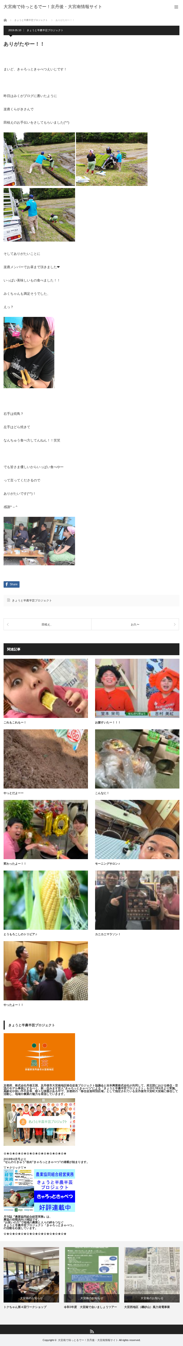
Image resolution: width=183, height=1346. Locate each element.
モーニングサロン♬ (108, 863)
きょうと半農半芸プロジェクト (45, 30)
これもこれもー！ (15, 722)
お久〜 (135, 624)
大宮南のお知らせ (31, 1298)
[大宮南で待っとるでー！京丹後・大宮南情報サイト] (53, 7)
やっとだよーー (14, 793)
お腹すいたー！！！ (108, 722)
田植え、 (47, 624)
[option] (31, 1278)
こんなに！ (102, 793)
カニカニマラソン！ (108, 934)
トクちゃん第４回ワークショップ (25, 1307)
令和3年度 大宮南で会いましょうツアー (90, 1307)
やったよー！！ (14, 1005)
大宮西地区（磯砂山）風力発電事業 (147, 1307)
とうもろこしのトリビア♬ (21, 934)
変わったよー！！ (15, 863)
